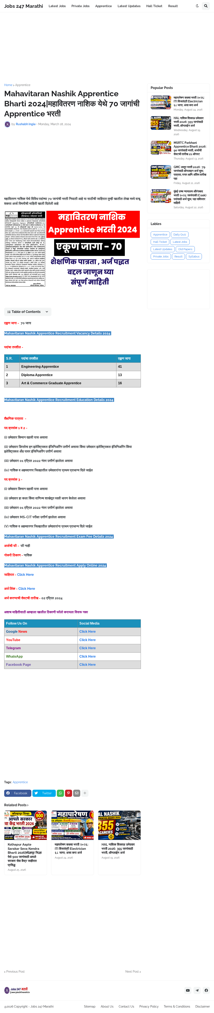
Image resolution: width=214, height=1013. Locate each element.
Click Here (25, 575)
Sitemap (90, 1006)
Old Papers (185, 249)
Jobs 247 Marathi (23, 6)
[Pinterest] (68, 793)
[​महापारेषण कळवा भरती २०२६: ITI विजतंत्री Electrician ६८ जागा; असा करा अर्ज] (72, 825)
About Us (107, 1006)
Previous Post (15, 971)
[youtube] (187, 990)
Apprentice (22, 85)
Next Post (132, 971)
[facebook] (206, 990)
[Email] (76, 793)
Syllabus (194, 256)
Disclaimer (202, 1006)
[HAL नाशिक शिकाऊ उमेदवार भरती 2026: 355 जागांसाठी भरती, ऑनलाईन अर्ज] (119, 825)
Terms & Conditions (177, 1006)
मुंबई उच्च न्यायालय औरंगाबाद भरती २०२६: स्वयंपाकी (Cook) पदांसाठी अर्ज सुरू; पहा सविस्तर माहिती (190, 197)
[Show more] (84, 793)
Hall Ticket (160, 241)
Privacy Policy (149, 1006)
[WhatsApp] (60, 793)
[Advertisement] (107, 48)
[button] (197, 6)
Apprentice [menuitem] (103, 6)
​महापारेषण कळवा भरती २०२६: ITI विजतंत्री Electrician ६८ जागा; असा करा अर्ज (71, 849)
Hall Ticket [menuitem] (154, 6)
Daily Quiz (179, 234)
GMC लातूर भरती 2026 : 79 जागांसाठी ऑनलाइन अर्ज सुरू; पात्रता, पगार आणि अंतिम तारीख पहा (190, 172)
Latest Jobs (180, 241)
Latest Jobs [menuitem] (57, 6)
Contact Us (126, 1006)
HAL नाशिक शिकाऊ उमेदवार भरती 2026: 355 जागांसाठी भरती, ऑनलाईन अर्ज (118, 849)
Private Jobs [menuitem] (80, 6)
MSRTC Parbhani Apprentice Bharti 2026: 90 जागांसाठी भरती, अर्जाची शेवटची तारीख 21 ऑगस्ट (190, 148)
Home (8, 85)
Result (178, 256)
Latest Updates (162, 249)
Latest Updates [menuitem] (129, 6)
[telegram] (197, 990)
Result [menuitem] (173, 6)
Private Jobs (160, 256)
